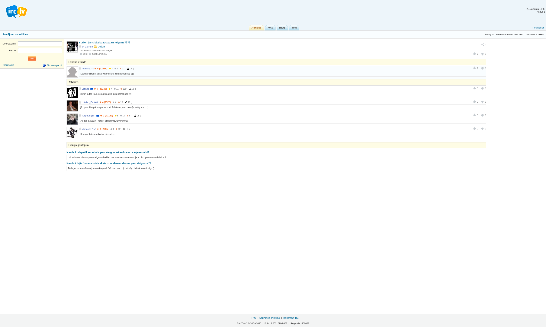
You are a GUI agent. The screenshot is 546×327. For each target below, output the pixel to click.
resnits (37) (88, 68)
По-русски (538, 27)
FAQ (253, 318)
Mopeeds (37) (89, 129)
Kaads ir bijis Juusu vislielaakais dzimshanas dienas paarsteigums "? (109, 163)
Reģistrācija (8, 65)
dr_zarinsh (87, 46)
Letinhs (85, 88)
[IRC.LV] (13, 10)
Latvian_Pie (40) (90, 102)
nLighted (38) (88, 115)
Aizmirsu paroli (54, 65)
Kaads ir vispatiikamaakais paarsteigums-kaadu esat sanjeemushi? (108, 152)
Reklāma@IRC (291, 318)
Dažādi (101, 46)
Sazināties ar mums (269, 318)
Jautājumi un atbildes (15, 34)
